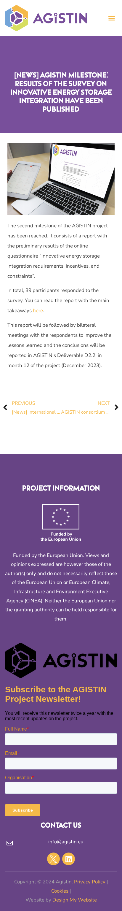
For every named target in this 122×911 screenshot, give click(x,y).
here (38, 310)
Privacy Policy (89, 881)
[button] (111, 18)
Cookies (59, 891)
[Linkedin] (68, 859)
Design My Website (74, 899)
